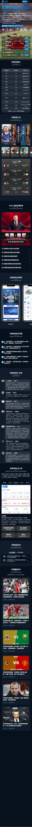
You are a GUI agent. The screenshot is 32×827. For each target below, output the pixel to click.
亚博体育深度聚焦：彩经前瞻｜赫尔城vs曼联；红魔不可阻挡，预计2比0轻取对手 (15, 673)
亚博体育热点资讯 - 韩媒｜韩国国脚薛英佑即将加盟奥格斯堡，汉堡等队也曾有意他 (15, 596)
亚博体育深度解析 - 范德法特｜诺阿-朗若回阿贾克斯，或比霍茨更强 (16, 699)
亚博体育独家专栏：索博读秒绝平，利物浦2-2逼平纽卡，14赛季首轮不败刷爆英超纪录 (16, 621)
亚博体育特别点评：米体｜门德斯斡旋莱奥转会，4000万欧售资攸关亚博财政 (15, 725)
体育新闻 (5, 599)
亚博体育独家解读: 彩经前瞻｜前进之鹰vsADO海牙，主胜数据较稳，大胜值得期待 (15, 647)
